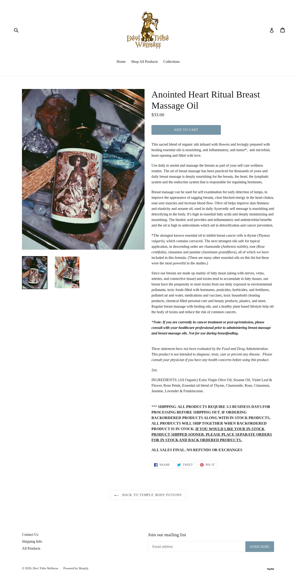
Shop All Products (144, 62)
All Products (31, 548)
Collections (171, 62)
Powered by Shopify (76, 568)
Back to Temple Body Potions (151, 495)
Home (121, 62)
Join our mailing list (167, 534)
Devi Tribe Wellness (46, 568)
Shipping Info (32, 541)
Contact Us (30, 534)
